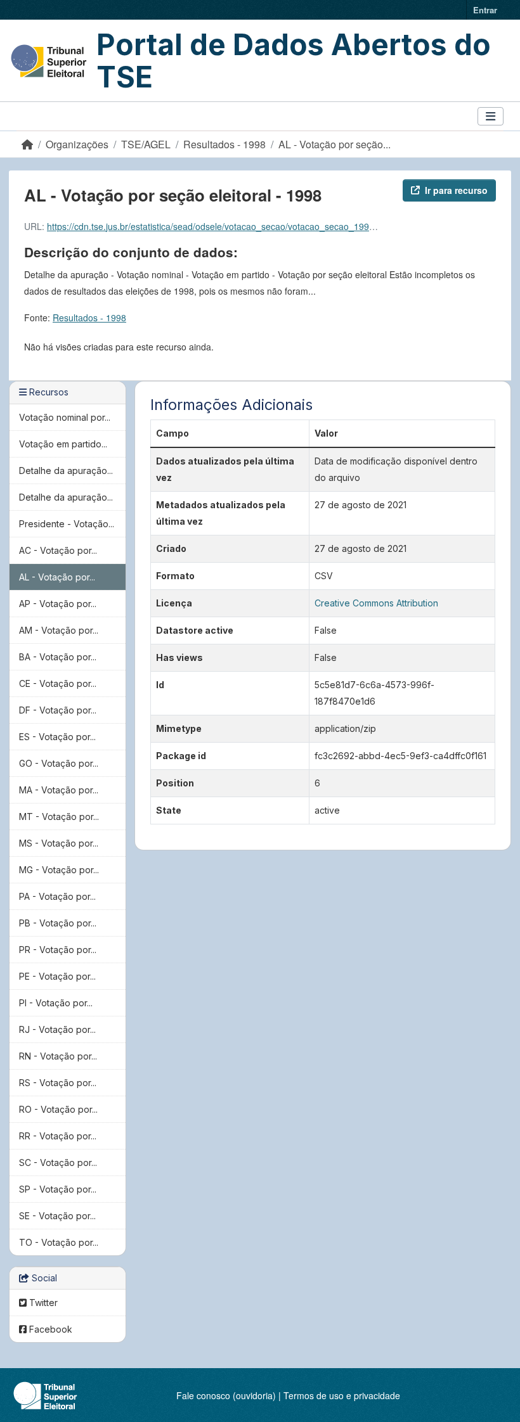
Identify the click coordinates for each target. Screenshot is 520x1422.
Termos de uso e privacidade (341, 1395)
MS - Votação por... (58, 843)
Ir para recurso (456, 190)
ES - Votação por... (57, 736)
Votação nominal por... (64, 417)
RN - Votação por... (58, 1056)
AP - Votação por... (57, 603)
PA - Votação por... (57, 896)
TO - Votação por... (58, 1242)
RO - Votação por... (58, 1109)
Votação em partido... (63, 444)
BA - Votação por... (57, 656)
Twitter (42, 1302)
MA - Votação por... (58, 790)
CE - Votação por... (57, 683)
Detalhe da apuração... (66, 470)
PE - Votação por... (57, 976)
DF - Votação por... (57, 710)
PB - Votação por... (57, 923)
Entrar (485, 10)
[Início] (27, 144)
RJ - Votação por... (57, 1029)
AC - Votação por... (58, 550)
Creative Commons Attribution (376, 603)
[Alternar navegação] (491, 116)
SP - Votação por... (57, 1189)
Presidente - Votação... (66, 523)
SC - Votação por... (58, 1162)
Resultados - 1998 (224, 144)
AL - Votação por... (57, 577)
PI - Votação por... (56, 1002)
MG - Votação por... (59, 869)
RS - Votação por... (57, 1082)
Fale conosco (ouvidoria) (226, 1395)
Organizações (77, 144)
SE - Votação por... (57, 1215)
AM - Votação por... (58, 630)
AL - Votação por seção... (334, 144)
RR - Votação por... (57, 1136)
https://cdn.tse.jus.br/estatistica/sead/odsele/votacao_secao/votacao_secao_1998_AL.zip (225, 226)
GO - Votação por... (58, 763)
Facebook (49, 1329)
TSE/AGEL (146, 144)
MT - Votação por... (59, 816)
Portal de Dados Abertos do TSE (293, 61)
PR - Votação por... (57, 949)
